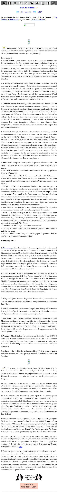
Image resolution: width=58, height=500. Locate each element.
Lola (20, 447)
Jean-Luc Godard (38, 19)
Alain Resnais (13, 19)
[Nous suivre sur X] (29, 495)
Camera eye (8, 248)
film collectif (26, 12)
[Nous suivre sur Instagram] (34, 495)
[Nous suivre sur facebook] (23, 495)
